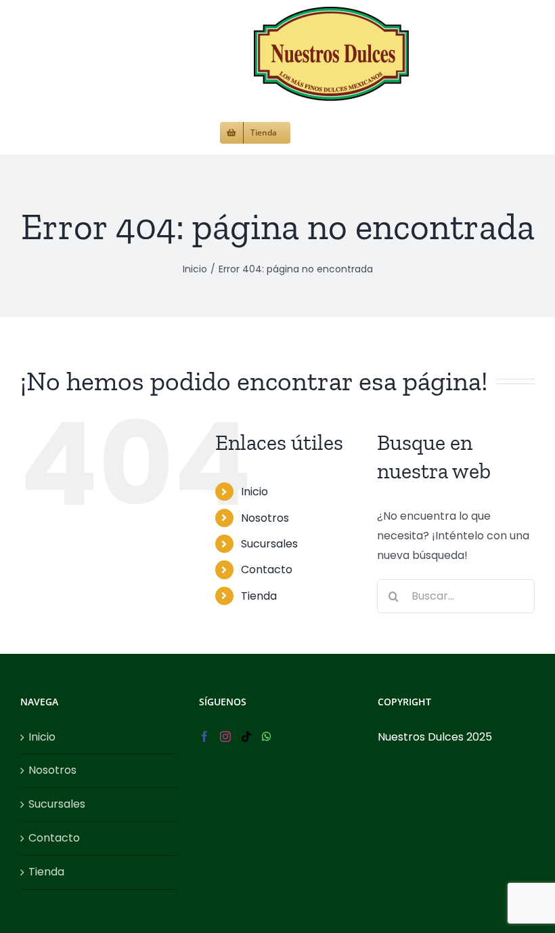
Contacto (266, 569)
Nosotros (265, 518)
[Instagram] (225, 736)
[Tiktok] (246, 736)
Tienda (259, 596)
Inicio (254, 491)
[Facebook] (204, 736)
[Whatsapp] (266, 736)
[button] (313, 131)
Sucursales (269, 544)
